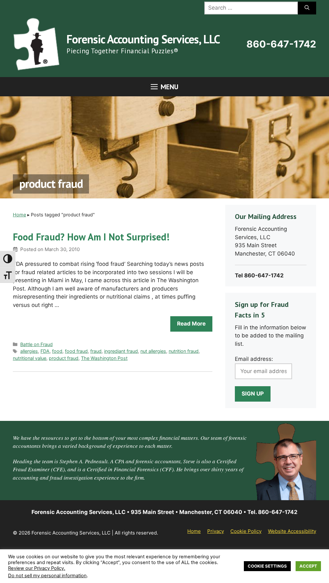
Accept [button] (308, 566)
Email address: (254, 359)
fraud (96, 351)
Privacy (215, 531)
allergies (29, 351)
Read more (191, 323)
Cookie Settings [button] (267, 566)
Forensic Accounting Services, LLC (143, 39)
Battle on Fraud (36, 344)
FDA (44, 351)
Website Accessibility (292, 531)
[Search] (307, 8)
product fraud (63, 358)
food (57, 351)
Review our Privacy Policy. (36, 568)
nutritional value (29, 358)
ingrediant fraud (121, 351)
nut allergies (153, 351)
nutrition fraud (184, 351)
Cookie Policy (246, 531)
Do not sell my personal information (47, 576)
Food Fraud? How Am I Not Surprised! (91, 237)
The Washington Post (104, 358)
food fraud (76, 351)
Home (19, 214)
